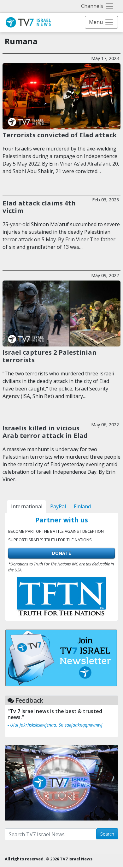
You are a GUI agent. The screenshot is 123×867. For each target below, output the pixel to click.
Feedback (29, 700)
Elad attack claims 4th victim (39, 207)
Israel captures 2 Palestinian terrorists (50, 356)
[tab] (26, 506)
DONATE (61, 553)
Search (107, 834)
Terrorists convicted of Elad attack (60, 134)
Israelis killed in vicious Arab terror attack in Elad (45, 431)
